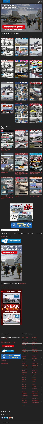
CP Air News (24, 358)
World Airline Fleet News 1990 (25, 404)
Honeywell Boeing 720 (35, 365)
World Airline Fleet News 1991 (35, 404)
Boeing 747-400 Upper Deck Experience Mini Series (25, 347)
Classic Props (34, 356)
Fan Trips (33, 360)
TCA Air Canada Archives (35, 103)
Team (4, 287)
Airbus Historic (34, 337)
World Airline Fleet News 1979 (25, 398)
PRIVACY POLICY (4, 363)
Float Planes (24, 363)
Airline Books (24, 339)
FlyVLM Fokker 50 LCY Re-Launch (35, 363)
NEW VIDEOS (34, 388)
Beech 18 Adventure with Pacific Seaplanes (35, 344)
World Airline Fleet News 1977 (25, 397)
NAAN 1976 (34, 377)
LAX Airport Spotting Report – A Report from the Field (36, 196)
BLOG (2, 341)
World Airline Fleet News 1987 (35, 400)
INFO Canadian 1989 (24, 369)
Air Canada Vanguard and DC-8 (36, 148)
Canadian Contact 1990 (35, 353)
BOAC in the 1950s (4, 172)
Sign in (39, 2)
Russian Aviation (18, 103)
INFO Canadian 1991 (24, 370)
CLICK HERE (3, 236)
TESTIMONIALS (9, 287)
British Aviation (34, 347)
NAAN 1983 (24, 384)
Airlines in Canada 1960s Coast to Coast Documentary (21, 149)
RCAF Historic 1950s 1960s (35, 391)
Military (2, 81)
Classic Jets (32, 36)
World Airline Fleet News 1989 (35, 402)
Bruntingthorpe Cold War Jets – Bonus (34, 349)
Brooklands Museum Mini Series (24, 349)
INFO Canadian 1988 (34, 367)
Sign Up (13, 342)
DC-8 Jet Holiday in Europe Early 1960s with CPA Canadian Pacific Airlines (21, 173)
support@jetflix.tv (22, 283)
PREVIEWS (3, 285)
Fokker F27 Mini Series (25, 365)
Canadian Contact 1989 (25, 353)
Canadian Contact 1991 (25, 354)
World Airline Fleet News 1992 (25, 405)
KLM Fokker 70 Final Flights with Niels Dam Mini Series (35, 372)
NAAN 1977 (24, 379)
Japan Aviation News (24, 372)
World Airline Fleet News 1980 (35, 398)
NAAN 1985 (24, 386)
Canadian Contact (35, 351)
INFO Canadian (24, 367)
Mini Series (17, 81)
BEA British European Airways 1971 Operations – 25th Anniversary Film (7, 149)
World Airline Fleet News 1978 (35, 397)
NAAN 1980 (34, 381)
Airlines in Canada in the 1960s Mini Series (35, 340)
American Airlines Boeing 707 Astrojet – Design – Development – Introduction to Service (7, 197)
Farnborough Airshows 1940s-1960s (24, 362)
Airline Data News (35, 339)
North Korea (32, 81)
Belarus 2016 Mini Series (25, 346)
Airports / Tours (18, 36)
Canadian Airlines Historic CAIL (25, 351)
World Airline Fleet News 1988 (25, 402)
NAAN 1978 (34, 379)
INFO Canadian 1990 (34, 369)
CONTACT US (3, 360)
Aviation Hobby (34, 342)
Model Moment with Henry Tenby (24, 376)
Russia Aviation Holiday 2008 (24, 393)
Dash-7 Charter (34, 358)
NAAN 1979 (24, 381)
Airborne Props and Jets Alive (25, 337)
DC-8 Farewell (24, 360)
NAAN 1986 (34, 386)
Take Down (9, 342)
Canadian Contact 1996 (35, 354)
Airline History (4, 36)
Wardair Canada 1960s (35, 395)
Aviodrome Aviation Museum (25, 344)
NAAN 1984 (34, 384)
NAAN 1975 (24, 377)
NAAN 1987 (24, 388)
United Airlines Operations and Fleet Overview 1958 (36, 173)
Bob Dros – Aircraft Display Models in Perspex (35, 346)
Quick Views (3, 103)
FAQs (2, 287)
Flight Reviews (34, 361)
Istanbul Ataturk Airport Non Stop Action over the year (35, 370)
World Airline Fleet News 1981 (25, 400)
